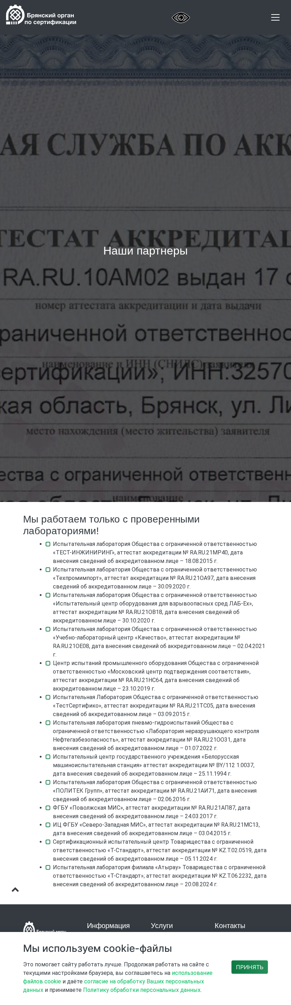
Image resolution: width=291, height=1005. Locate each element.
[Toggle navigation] (275, 17)
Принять (249, 967)
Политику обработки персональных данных (142, 990)
